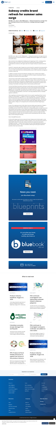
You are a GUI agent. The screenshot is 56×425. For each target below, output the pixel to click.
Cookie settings (52, 423)
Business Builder (11, 392)
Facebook (27, 30)
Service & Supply (44, 389)
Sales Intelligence (12, 385)
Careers (26, 408)
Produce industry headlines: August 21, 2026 (17, 297)
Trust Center (27, 404)
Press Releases (28, 406)
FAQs (9, 410)
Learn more (4, 423)
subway (18, 7)
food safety (33, 293)
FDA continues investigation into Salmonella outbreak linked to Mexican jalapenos (36, 299)
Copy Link (43, 30)
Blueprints (12, 293)
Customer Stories (12, 408)
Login (43, 2)
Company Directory (12, 412)
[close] (54, 419)
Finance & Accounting (29, 387)
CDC (31, 322)
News (10, 402)
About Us (27, 402)
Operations (27, 390)
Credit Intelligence (12, 387)
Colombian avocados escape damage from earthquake (16, 327)
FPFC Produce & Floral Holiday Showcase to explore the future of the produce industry (17, 355)
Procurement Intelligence (13, 389)
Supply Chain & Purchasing (29, 389)
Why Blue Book (43, 398)
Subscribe (28, 213)
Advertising (27, 410)
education (12, 350)
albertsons (33, 350)
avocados (12, 322)
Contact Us (43, 404)
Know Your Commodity (13, 406)
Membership (27, 251)
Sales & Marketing (28, 385)
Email (22, 30)
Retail (43, 390)
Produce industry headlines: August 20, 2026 (37, 354)
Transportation (44, 387)
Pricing (41, 401)
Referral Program (28, 412)
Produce (43, 385)
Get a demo (48, 2)
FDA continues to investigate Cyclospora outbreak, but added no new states (37, 327)
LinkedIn (36, 30)
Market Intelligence (12, 390)
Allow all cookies (45, 423)
